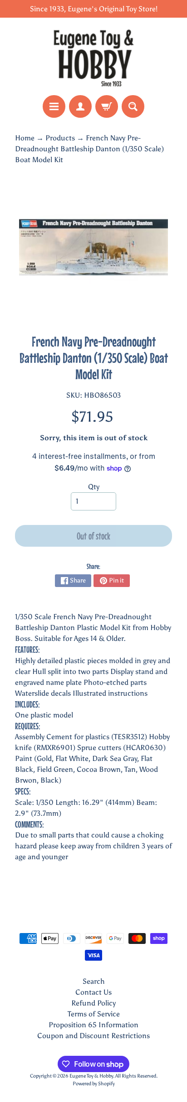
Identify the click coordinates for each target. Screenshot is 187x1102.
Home (24, 138)
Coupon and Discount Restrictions (93, 1035)
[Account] (80, 106)
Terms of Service (94, 1014)
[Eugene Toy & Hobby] (93, 56)
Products (60, 138)
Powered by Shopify (94, 1083)
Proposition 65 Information (93, 1024)
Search (94, 981)
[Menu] (54, 106)
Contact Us (93, 992)
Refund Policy (93, 1003)
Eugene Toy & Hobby (91, 1076)
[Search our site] (133, 106)
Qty (93, 486)
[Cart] (106, 106)
